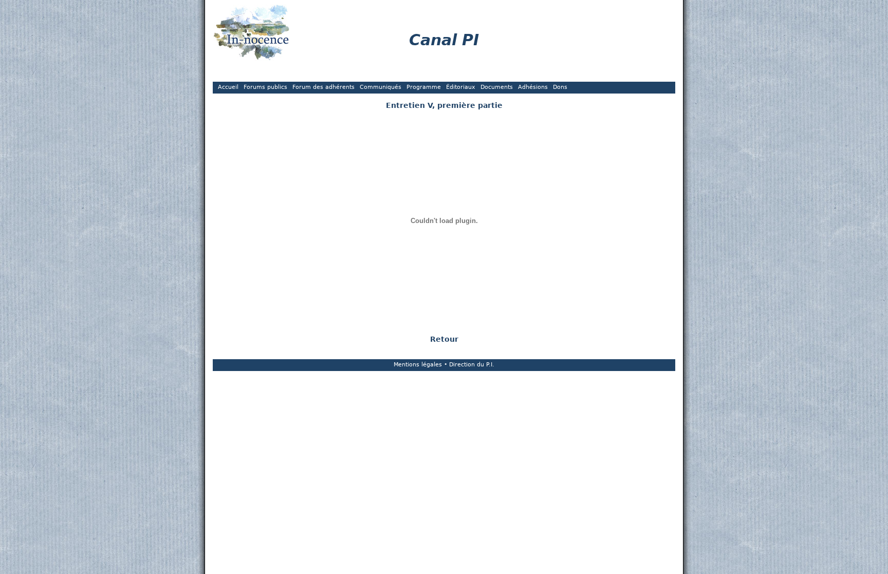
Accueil (228, 87)
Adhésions (533, 87)
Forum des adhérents (323, 87)
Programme (423, 87)
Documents (496, 87)
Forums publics (265, 87)
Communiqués (380, 87)
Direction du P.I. (471, 364)
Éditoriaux (460, 87)
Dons (560, 87)
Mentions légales (418, 364)
